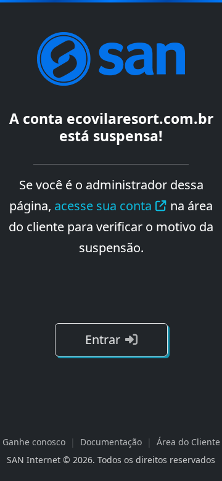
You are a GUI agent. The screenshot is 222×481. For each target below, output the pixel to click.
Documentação (111, 442)
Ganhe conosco (33, 442)
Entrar (102, 339)
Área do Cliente (188, 442)
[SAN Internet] (111, 58)
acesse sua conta (103, 205)
